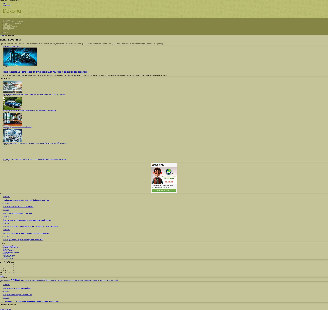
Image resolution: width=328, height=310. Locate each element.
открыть (66, 280)
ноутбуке (54, 280)
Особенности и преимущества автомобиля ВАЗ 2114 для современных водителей (29, 110)
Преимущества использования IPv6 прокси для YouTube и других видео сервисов (45, 72)
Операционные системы (12, 23)
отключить (60, 280)
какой (39, 280)
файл (116, 280)
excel (5, 280)
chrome (1, 280)
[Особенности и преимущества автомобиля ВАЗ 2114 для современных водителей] (12, 109)
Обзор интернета (8, 250)
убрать (97, 280)
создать (90, 280)
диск (26, 280)
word (22, 280)
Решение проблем (10, 26)
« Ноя (2, 276)
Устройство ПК (8, 28)
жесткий (29, 280)
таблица (94, 280)
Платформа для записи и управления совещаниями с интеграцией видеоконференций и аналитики (35, 143)
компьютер (46, 280)
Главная (2, 35)
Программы (7, 25)
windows (15, 279)
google (8, 280)
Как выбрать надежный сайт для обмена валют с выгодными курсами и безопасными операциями (34, 159)
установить (111, 280)
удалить (102, 280)
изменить (35, 280)
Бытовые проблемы (9, 246)
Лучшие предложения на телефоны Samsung (17, 127)
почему (80, 280)
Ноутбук (6, 29)
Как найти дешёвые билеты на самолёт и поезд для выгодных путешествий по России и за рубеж (34, 94)
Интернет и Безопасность (13, 22)
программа (85, 280)
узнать (107, 280)
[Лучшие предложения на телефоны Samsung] (12, 125)
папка (69, 280)
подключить (74, 280)
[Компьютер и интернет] (14, 17)
